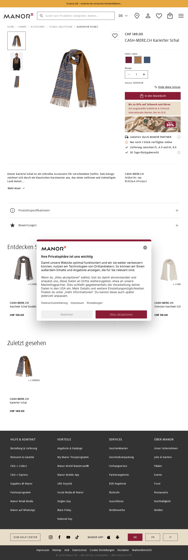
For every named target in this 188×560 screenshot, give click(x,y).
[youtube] (68, 537)
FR (152, 537)
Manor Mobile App (68, 474)
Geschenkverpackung (121, 457)
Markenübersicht (142, 550)
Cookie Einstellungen (102, 550)
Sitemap (56, 550)
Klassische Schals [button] (87, 27)
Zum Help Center (25, 537)
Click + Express (19, 474)
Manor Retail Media (21, 501)
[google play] (117, 537)
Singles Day (64, 501)
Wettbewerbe (117, 510)
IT (170, 537)
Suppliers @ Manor (21, 483)
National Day (64, 518)
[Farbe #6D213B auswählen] (128, 60)
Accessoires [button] (38, 27)
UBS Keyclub (64, 483)
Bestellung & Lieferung (23, 448)
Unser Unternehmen (166, 448)
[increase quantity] (144, 74)
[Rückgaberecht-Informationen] (179, 152)
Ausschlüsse (116, 501)
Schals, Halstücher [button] (60, 27)
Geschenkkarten (118, 448)
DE (121, 16)
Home (10, 27)
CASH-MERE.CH (134, 173)
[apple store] (108, 537)
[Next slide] (167, 291)
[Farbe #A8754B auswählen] (138, 60)
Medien (158, 510)
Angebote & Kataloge (69, 448)
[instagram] (50, 537)
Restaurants (161, 492)
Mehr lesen (14, 188)
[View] (153, 124)
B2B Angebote (117, 483)
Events (158, 474)
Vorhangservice (118, 465)
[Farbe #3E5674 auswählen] (147, 60)
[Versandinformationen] (179, 137)
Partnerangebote (119, 474)
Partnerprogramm (20, 492)
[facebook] (59, 537)
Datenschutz (79, 550)
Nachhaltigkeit (162, 501)
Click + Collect (18, 465)
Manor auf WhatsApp (22, 510)
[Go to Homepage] (18, 16)
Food (157, 483)
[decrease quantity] (129, 74)
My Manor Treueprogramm (73, 457)
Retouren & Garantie (22, 457)
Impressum (42, 550)
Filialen (158, 465)
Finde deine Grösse (169, 87)
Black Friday (64, 510)
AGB (66, 550)
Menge (128, 68)
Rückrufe (114, 492)
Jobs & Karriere (163, 457)
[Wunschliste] (115, 36)
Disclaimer (123, 550)
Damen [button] (22, 27)
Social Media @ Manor (70, 492)
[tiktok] (77, 537)
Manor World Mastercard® (73, 465)
